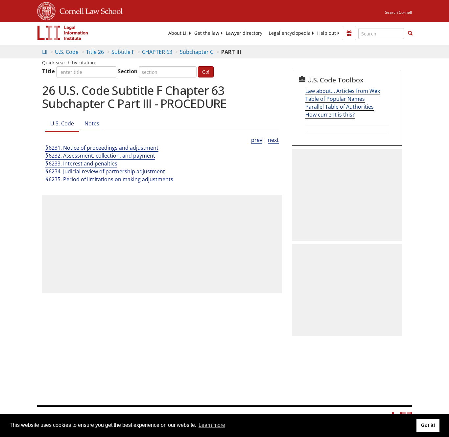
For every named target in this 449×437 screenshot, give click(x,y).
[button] (410, 33)
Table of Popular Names (335, 98)
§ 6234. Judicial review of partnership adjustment (105, 171)
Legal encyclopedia (290, 33)
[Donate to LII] (349, 33)
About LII (178, 33)
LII (44, 51)
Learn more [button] (212, 425)
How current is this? (330, 114)
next (273, 139)
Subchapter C (196, 51)
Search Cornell (398, 12)
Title (48, 71)
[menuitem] (178, 33)
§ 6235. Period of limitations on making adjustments (109, 179)
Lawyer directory (244, 33)
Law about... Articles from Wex (342, 91)
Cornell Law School (89, 10)
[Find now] (410, 33)
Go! (205, 72)
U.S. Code (67, 51)
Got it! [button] (428, 425)
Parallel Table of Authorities (339, 106)
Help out (326, 33)
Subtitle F (122, 51)
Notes (91, 123)
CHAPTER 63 (157, 51)
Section (127, 71)
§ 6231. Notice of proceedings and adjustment (101, 147)
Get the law (206, 33)
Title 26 (95, 51)
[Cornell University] (46, 10)
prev (256, 139)
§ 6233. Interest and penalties (81, 163)
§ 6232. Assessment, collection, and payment (100, 155)
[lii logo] (62, 33)
